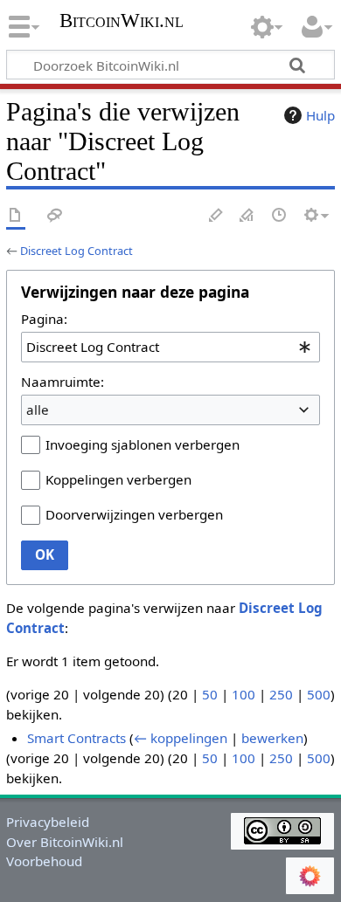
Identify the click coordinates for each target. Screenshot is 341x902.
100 (243, 694)
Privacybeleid (47, 821)
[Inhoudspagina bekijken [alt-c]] (15, 216)
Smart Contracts (76, 738)
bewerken (272, 738)
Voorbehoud (44, 861)
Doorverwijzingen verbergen (134, 514)
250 (281, 694)
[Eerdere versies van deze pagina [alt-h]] (279, 216)
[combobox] (170, 346)
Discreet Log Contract (76, 250)
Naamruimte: (62, 381)
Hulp (320, 115)
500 (319, 694)
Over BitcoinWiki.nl (64, 841)
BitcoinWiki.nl (121, 22)
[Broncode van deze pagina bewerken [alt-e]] (247, 216)
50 (210, 694)
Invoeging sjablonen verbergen (142, 444)
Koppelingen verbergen (118, 479)
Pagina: (44, 318)
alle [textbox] (37, 409)
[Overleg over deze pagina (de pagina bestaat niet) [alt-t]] (55, 216)
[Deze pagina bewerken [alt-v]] (216, 216)
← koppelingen (180, 738)
